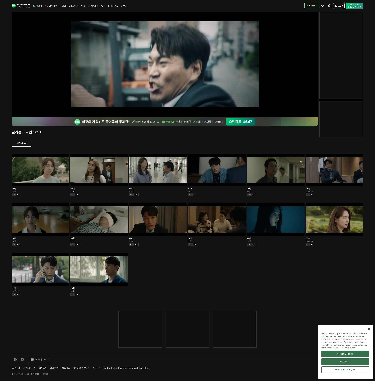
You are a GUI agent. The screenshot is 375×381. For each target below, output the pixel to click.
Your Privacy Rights (345, 369)
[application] (165, 64)
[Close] (369, 329)
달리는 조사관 (22, 132)
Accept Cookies (345, 353)
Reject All (345, 361)
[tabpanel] (187, 226)
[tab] (21, 143)
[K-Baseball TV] (311, 5)
